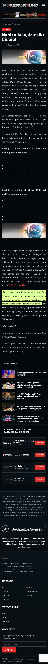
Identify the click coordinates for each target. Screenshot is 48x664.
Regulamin (5, 621)
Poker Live (5, 599)
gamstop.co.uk (24, 546)
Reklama (4, 617)
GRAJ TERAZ (40, 442)
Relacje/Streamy (31, 591)
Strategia (29, 595)
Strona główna (6, 24)
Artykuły (29, 587)
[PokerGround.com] (20, 5)
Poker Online (6, 595)
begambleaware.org (32, 544)
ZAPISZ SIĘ (9, 650)
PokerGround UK (17, 285)
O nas (3, 613)
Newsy (4, 587)
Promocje (5, 591)
